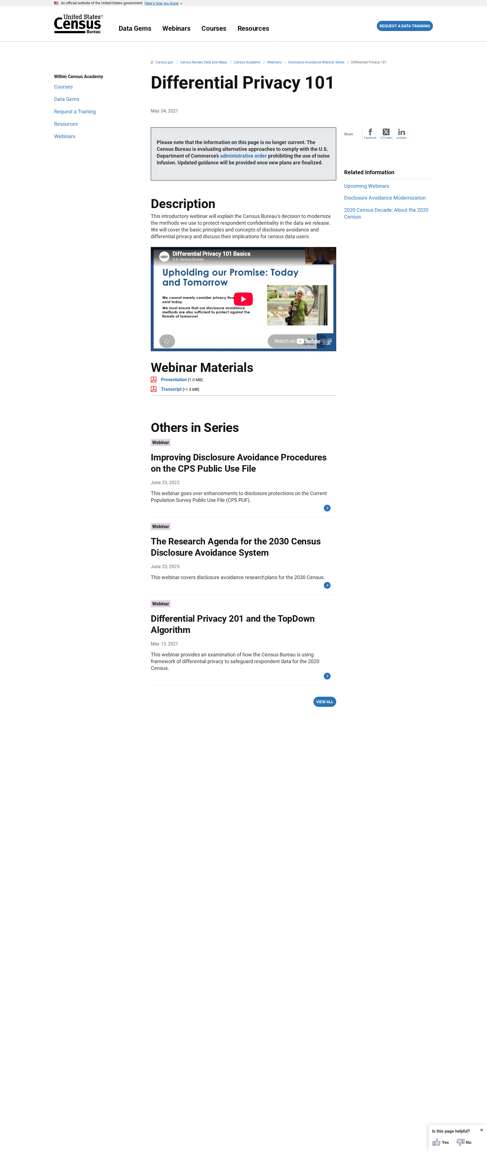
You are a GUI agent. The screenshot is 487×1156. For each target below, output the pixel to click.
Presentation (174, 379)
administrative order (243, 156)
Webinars (176, 28)
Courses (214, 28)
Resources (253, 28)
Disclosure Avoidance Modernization (385, 198)
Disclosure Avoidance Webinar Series (316, 62)
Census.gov (165, 62)
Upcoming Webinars (366, 186)
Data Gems (135, 28)
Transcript (171, 389)
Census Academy (247, 62)
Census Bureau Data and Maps (204, 62)
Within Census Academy (78, 76)
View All (324, 702)
